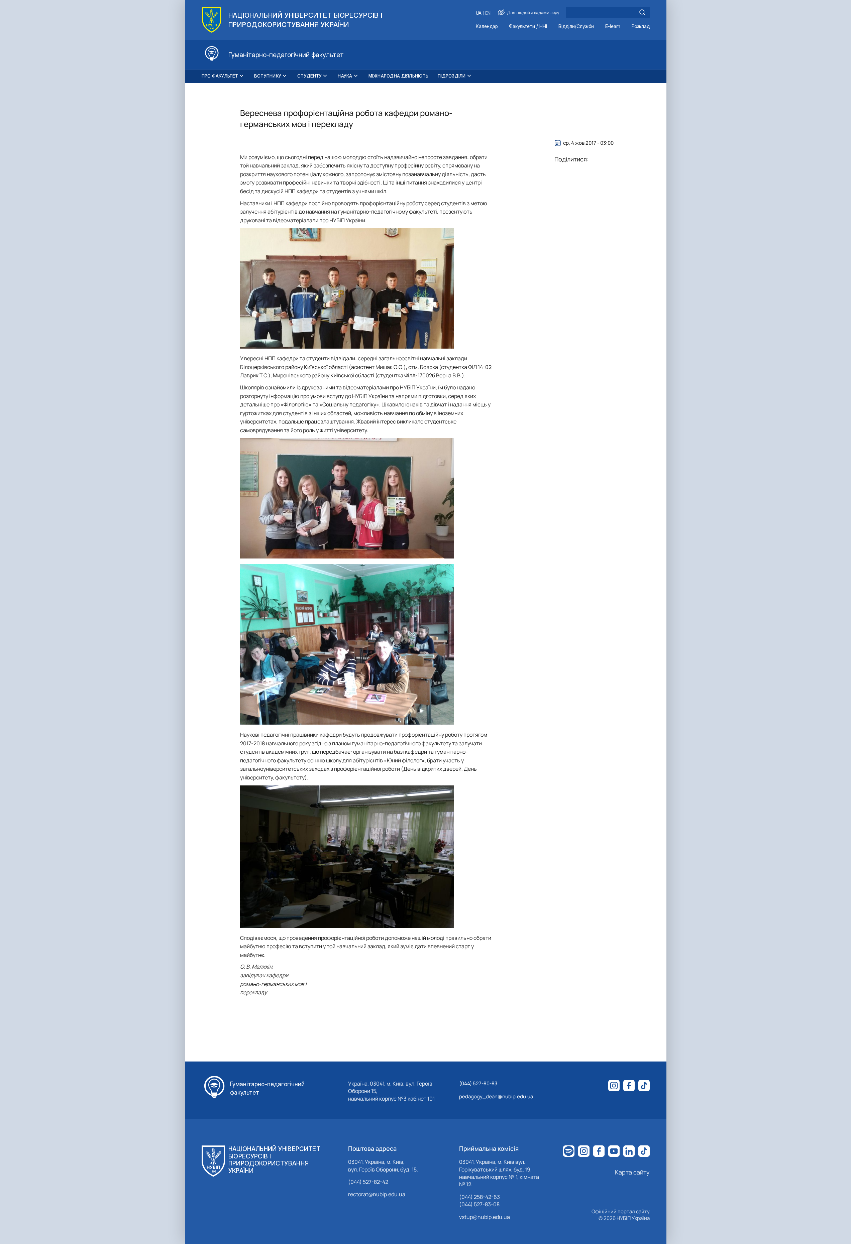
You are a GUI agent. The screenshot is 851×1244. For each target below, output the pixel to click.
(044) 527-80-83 (478, 1083)
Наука (345, 76)
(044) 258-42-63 (479, 1197)
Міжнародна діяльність (398, 76)
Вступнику (267, 76)
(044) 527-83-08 (479, 1204)
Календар (487, 26)
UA (479, 13)
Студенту (309, 76)
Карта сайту (632, 1172)
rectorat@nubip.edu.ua (376, 1194)
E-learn (612, 26)
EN (488, 13)
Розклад (641, 26)
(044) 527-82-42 (368, 1182)
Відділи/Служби (576, 26)
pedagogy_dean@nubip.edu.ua (496, 1096)
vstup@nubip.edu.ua (484, 1217)
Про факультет (220, 76)
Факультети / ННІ (528, 26)
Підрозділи (452, 76)
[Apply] (642, 12)
